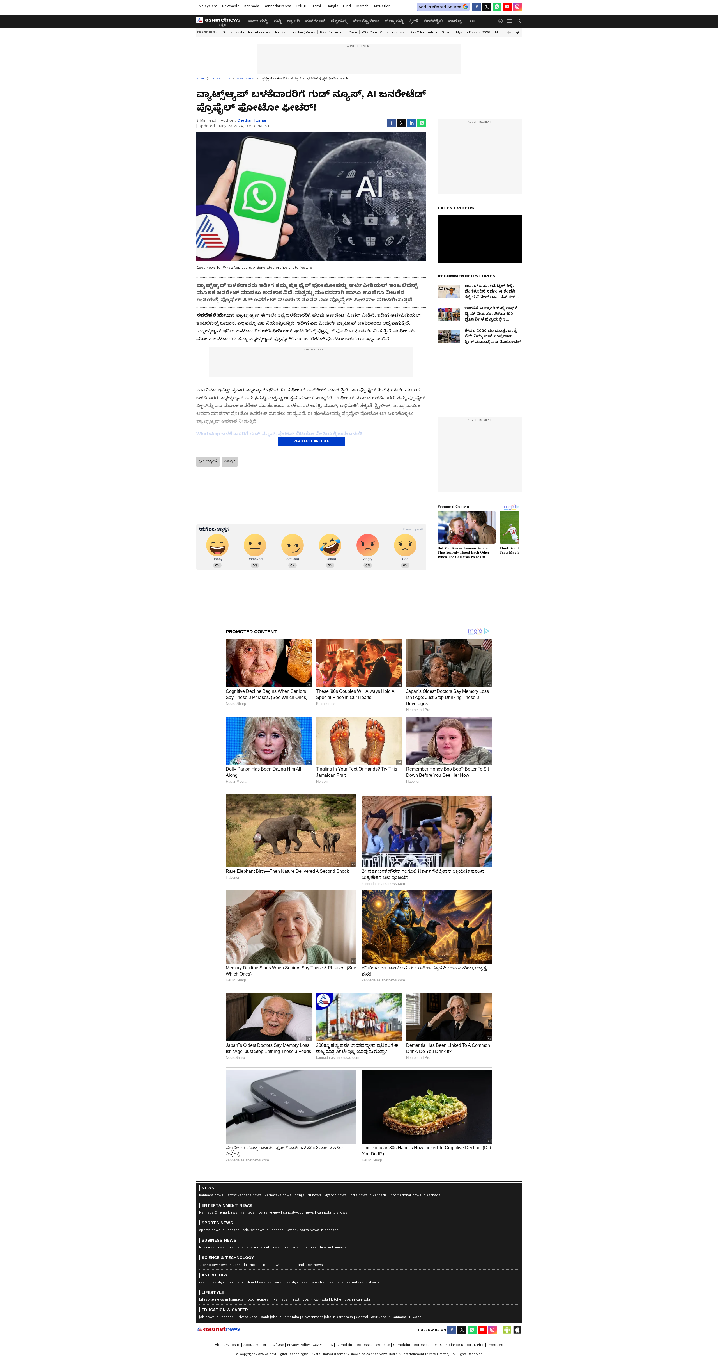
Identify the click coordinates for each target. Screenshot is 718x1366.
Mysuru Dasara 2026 (473, 32)
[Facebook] (476, 7)
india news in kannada (368, 1195)
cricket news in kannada (263, 1230)
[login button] (501, 21)
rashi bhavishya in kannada (221, 1282)
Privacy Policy (298, 1345)
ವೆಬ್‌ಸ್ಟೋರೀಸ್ (366, 21)
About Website (227, 1345)
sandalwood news (298, 1212)
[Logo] (220, 21)
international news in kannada (415, 1195)
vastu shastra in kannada (323, 1282)
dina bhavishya (259, 1282)
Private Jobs (247, 1317)
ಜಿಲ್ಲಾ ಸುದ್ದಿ (394, 21)
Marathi (362, 6)
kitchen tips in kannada (350, 1299)
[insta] (517, 7)
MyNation (382, 6)
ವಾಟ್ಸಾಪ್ (229, 461)
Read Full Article (311, 441)
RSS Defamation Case (338, 32)
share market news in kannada (272, 1247)
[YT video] (507, 7)
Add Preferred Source (439, 6)
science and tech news (303, 1265)
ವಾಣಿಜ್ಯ (455, 21)
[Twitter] (486, 7)
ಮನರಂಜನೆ (315, 21)
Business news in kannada (221, 1247)
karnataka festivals (363, 1282)
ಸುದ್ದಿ (277, 21)
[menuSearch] (519, 21)
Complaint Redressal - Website (363, 1345)
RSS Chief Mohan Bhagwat (384, 32)
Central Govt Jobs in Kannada (381, 1317)
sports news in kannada (219, 1230)
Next (517, 32)
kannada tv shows (332, 1212)
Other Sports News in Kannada (313, 1230)
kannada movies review (260, 1212)
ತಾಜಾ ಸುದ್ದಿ (258, 21)
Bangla (332, 6)
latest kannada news (244, 1195)
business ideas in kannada (324, 1247)
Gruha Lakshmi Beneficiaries (246, 32)
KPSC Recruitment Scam (430, 32)
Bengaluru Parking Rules (295, 32)
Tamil (317, 6)
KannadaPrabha (277, 6)
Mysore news (335, 1195)
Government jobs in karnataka (327, 1317)
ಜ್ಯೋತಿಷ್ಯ (339, 21)
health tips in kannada (309, 1299)
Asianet (218, 1329)
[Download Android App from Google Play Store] (507, 1330)
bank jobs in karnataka (280, 1317)
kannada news (211, 1195)
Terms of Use (272, 1345)
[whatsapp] (497, 7)
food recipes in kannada (266, 1299)
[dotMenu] (472, 21)
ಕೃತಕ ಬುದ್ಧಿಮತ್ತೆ (208, 461)
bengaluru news (307, 1195)
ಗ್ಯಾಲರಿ (293, 21)
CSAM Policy (323, 1345)
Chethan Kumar (251, 120)
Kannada (251, 6)
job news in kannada (216, 1317)
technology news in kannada (223, 1265)
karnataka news (278, 1195)
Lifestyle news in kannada (221, 1299)
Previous (509, 32)
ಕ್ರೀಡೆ (413, 21)
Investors (495, 1345)
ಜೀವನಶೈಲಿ (433, 21)
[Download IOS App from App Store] (517, 1330)
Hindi (347, 6)
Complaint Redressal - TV (415, 1345)
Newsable (231, 6)
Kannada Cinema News (218, 1212)
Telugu (302, 6)
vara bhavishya (286, 1282)
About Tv (250, 1345)
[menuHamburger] (509, 21)
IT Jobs (415, 1317)
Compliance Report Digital (462, 1345)
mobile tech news (265, 1265)
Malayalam (208, 6)
